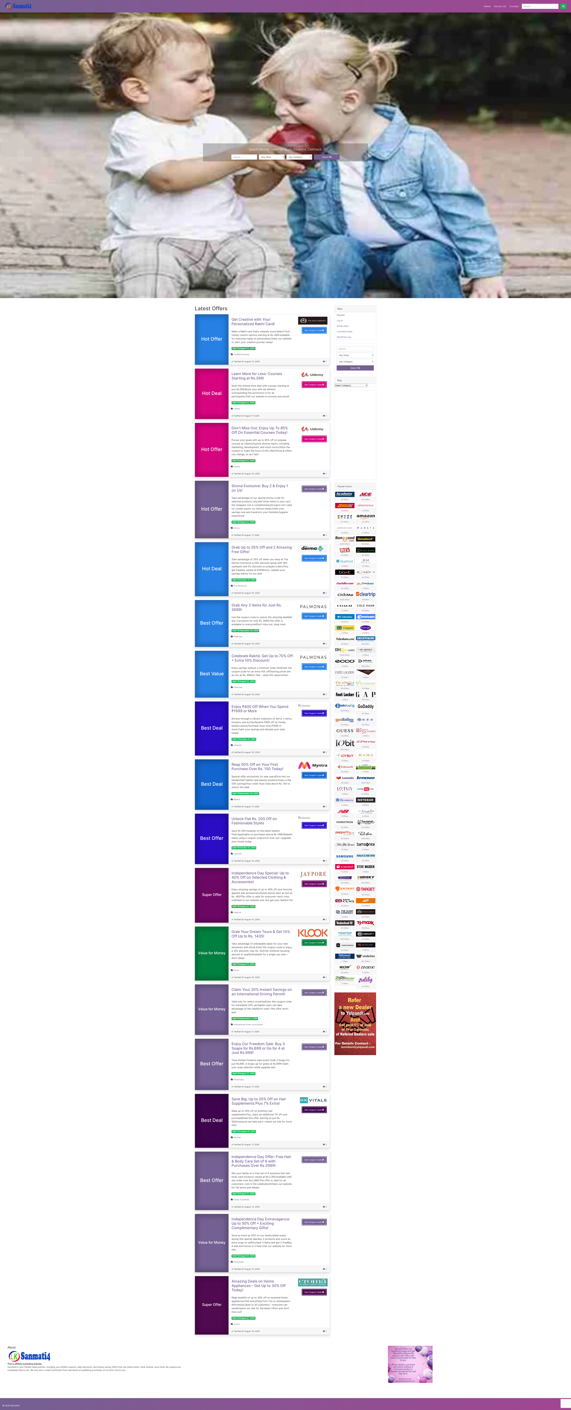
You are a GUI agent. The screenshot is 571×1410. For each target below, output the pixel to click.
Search (326, 157)
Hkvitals (237, 1137)
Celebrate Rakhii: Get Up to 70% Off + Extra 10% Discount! (262, 658)
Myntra (237, 799)
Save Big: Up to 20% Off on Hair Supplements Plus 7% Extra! (259, 1101)
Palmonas (238, 636)
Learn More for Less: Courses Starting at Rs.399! (257, 375)
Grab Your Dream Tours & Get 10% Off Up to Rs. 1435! (261, 933)
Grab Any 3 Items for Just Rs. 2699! (257, 607)
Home (487, 6)
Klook (236, 970)
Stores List (500, 6)
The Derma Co (240, 586)
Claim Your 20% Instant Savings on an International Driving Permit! (262, 991)
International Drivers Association (248, 1024)
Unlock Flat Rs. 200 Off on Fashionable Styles (254, 820)
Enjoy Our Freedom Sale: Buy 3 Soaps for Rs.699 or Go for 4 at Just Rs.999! (258, 1048)
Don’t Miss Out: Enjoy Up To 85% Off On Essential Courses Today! (260, 430)
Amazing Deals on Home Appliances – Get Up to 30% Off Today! (259, 1285)
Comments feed (344, 331)
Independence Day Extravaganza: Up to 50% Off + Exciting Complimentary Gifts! (261, 1223)
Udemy (237, 409)
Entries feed (342, 326)
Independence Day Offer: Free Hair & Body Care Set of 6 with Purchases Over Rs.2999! (261, 1161)
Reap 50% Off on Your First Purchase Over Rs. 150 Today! (257, 766)
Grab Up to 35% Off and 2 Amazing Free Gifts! (262, 549)
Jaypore (237, 912)
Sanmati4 (14, 1405)
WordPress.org (344, 337)
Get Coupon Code (313, 330)
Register (341, 315)
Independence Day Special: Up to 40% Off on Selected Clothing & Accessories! (260, 877)
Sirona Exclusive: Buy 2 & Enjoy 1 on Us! (260, 488)
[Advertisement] (355, 435)
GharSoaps (239, 1079)
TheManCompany (241, 354)
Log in (340, 320)
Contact (514, 6)
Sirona (236, 528)
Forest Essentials (241, 1199)
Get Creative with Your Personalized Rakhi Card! (253, 321)
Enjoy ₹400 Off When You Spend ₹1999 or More (260, 708)
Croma (237, 1324)
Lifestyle (237, 745)
